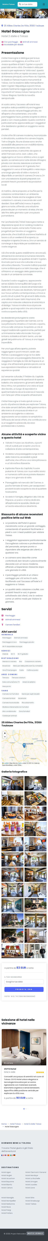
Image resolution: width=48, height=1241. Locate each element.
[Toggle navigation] (44, 4)
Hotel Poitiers (7, 1213)
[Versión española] (8, 1156)
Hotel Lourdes (31, 1184)
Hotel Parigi (6, 1210)
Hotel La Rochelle (32, 1178)
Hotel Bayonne (7, 1181)
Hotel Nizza (6, 1207)
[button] (3, 13)
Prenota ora (24, 989)
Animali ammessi (30, 42)
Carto (20, 763)
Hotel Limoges (31, 1181)
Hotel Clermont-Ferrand (35, 1172)
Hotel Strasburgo (32, 1201)
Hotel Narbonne (8, 1204)
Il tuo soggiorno (13, 977)
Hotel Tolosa (15, 1124)
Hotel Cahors (7, 1188)
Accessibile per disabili (13, 44)
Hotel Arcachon (8, 1178)
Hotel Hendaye (31, 1175)
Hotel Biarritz (6, 1184)
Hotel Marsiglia (7, 1197)
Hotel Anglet (6, 1175)
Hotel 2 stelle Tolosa (32, 1124)
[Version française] (2, 1156)
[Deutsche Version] (14, 1156)
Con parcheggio (11, 42)
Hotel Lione (30, 1188)
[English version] (5, 1156)
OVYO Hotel (10, 1069)
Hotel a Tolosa (8, 4)
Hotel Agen (6, 1172)
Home (4, 1124)
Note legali (35, 1233)
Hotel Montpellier (8, 1201)
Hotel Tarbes (30, 1204)
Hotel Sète (29, 1197)
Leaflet (6, 763)
